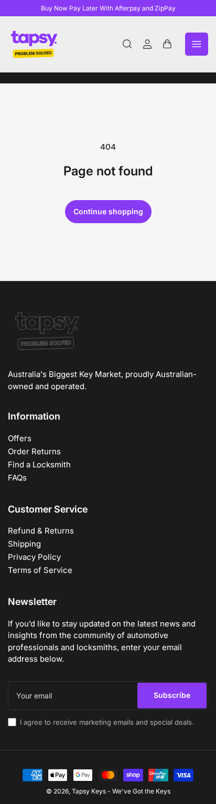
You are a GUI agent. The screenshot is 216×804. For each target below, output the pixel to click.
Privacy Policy (34, 557)
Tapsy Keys (89, 791)
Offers (19, 438)
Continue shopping (108, 211)
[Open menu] (196, 44)
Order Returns (34, 451)
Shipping (24, 544)
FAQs (17, 478)
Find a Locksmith (39, 464)
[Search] (127, 44)
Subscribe (172, 695)
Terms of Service (40, 570)
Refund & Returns (41, 531)
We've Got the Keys (141, 791)
